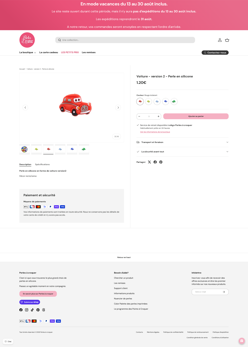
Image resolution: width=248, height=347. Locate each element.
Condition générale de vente (197, 338)
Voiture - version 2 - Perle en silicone (40, 69)
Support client (120, 288)
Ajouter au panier (196, 116)
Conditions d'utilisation (220, 338)
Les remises (89, 52)
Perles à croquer (46, 332)
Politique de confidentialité (173, 332)
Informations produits (124, 293)
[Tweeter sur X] (149, 162)
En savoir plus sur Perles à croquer (38, 294)
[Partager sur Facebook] (155, 162)
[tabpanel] (71, 176)
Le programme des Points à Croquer (131, 309)
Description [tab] (25, 164)
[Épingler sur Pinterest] (161, 162)
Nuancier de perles (123, 298)
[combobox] (125, 40)
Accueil (22, 69)
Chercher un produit (123, 278)
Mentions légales (153, 332)
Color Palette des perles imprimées (130, 303)
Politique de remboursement (198, 332)
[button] (227, 40)
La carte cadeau (48, 52)
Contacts (139, 332)
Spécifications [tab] (42, 164)
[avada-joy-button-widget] (242, 341)
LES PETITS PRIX (70, 52)
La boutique (26, 52)
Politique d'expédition (221, 332)
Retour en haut (124, 257)
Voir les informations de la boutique (155, 132)
